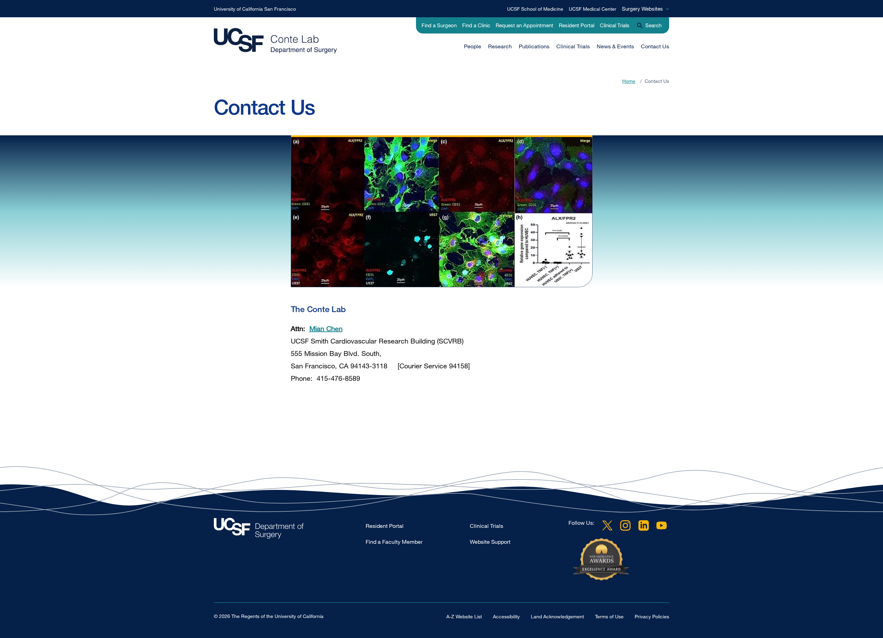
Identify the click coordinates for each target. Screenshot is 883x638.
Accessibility (506, 616)
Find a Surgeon (439, 25)
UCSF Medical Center (592, 9)
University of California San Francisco (255, 9)
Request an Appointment (524, 25)
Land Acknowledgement (557, 616)
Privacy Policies (652, 616)
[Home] (275, 41)
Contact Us (655, 46)
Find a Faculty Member (394, 541)
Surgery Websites (642, 9)
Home (628, 81)
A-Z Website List (464, 616)
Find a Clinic (476, 25)
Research (500, 46)
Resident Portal (576, 25)
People (472, 46)
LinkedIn (643, 525)
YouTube (661, 525)
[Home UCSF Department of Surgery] (290, 530)
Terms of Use (609, 616)
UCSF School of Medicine (535, 9)
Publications (534, 46)
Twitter (607, 525)
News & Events (615, 46)
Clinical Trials (614, 25)
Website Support (490, 541)
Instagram (625, 525)
